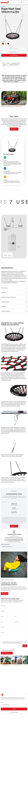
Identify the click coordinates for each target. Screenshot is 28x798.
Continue (14, 709)
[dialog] (14, 399)
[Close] (25, 694)
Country (2, 702)
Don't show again (14, 712)
